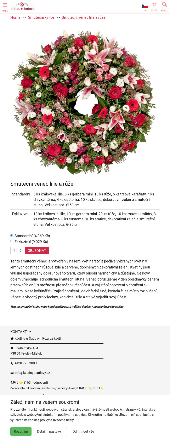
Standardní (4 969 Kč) (32, 236)
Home (15, 17)
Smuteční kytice (41, 17)
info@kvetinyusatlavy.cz (32, 373)
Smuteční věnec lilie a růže (84, 17)
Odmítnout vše (83, 431)
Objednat (37, 250)
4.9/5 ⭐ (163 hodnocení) (29, 382)
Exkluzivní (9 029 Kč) (31, 241)
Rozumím (21, 431)
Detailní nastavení (50, 431)
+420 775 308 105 (27, 363)
